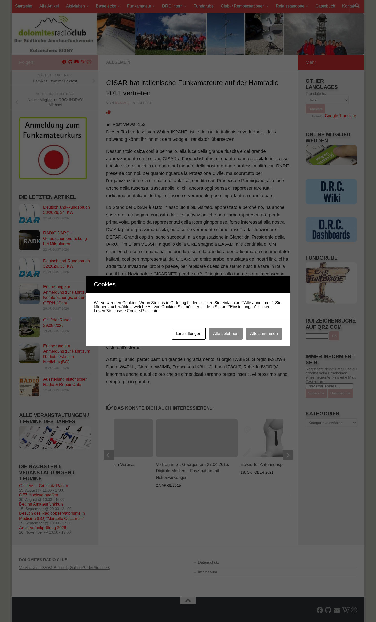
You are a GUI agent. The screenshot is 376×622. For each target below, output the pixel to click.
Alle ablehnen (225, 333)
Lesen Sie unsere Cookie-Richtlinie (126, 311)
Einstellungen (188, 333)
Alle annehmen (264, 333)
